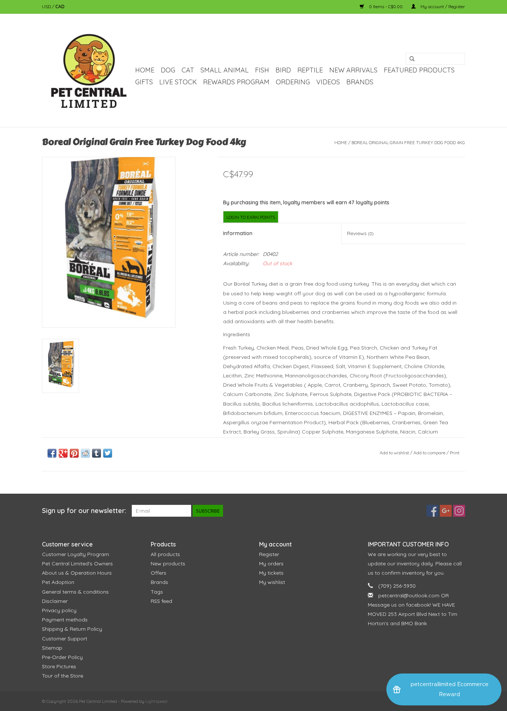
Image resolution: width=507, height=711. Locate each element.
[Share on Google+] (63, 453)
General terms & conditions (75, 591)
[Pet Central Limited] (87, 70)
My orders (271, 563)
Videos (328, 82)
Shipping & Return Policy (72, 629)
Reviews (360, 233)
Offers (158, 572)
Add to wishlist (394, 452)
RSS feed (161, 601)
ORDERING (293, 82)
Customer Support (64, 638)
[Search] (412, 59)
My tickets (271, 572)
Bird (283, 70)
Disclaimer (55, 601)
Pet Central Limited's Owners (77, 563)
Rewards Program (236, 82)
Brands (359, 82)
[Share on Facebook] (52, 453)
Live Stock (178, 82)
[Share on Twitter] (107, 453)
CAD (60, 6)
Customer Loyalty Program (75, 554)
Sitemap (52, 648)
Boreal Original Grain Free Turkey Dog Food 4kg (408, 142)
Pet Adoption (58, 582)
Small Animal (224, 70)
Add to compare (430, 452)
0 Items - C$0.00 (386, 6)
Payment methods (65, 619)
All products (165, 554)
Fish (262, 70)
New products (168, 563)
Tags (157, 591)
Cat (187, 70)
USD (47, 6)
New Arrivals (353, 70)
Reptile (310, 70)
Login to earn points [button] (250, 217)
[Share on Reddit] (85, 453)
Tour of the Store (62, 675)
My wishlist (272, 582)
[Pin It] (74, 453)
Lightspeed (156, 701)
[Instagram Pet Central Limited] (459, 511)
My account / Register (442, 6)
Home (144, 70)
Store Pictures (59, 666)
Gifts (144, 82)
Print (454, 452)
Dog (168, 70)
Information (237, 233)
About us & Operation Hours (77, 572)
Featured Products (419, 70)
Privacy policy (59, 610)
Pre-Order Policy (62, 657)
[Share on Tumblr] (96, 453)
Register (269, 554)
